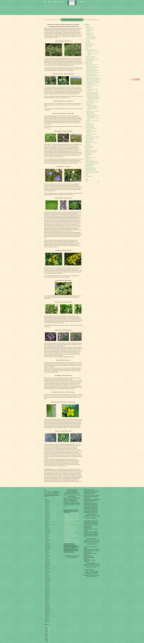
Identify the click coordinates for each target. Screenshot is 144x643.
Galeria (87, 173)
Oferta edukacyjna (88, 42)
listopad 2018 (47, 578)
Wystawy (56, 495)
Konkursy (46, 631)
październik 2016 (48, 609)
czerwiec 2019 (47, 568)
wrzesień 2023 (47, 501)
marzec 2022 (47, 525)
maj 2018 (46, 586)
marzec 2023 (47, 509)
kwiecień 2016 (47, 617)
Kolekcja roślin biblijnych (90, 57)
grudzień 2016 (47, 606)
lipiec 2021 (46, 535)
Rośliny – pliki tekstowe (91, 35)
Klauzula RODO (88, 153)
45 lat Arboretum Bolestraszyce (91, 151)
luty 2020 (46, 558)
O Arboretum (88, 26)
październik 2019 (48, 563)
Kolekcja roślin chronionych (90, 56)
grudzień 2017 (47, 591)
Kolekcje (87, 48)
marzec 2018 (47, 589)
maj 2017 (46, 601)
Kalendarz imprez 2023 (89, 166)
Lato (51, 493)
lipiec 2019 (46, 567)
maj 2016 (46, 616)
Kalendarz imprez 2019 (89, 147)
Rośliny (46, 638)
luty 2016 (46, 618)
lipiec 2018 (46, 583)
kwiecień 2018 (47, 587)
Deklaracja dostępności (89, 154)
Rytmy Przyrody (89, 123)
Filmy (51, 492)
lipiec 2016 (46, 613)
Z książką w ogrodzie (89, 83)
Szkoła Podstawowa (89, 45)
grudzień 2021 (47, 529)
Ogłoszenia (47, 634)
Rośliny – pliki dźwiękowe (91, 37)
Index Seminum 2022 (89, 165)
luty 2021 (46, 541)
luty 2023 (46, 510)
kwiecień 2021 (47, 539)
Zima (48, 496)
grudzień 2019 (47, 560)
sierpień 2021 (47, 533)
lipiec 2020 (46, 551)
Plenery (46, 635)
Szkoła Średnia (88, 46)
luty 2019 (46, 574)
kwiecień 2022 (47, 524)
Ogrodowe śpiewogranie (90, 124)
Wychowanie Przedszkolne (90, 44)
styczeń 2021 (47, 543)
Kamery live (87, 149)
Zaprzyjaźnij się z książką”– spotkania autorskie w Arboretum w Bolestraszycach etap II (92, 112)
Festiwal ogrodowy (89, 145)
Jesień (60, 492)
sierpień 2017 (47, 597)
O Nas (45, 1)
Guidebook (61, 1)
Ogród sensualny (89, 34)
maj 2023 (46, 506)
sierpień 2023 (47, 502)
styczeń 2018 (47, 590)
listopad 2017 (47, 593)
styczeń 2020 (47, 559)
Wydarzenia (48, 495)
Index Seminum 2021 (89, 141)
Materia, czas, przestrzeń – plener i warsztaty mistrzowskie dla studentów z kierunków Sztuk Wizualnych (92, 162)
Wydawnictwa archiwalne (90, 139)
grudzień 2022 (47, 513)
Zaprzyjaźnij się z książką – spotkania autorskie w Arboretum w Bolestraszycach (92, 103)
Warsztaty (54, 493)
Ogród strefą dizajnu (89, 87)
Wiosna (58, 493)
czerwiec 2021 (47, 536)
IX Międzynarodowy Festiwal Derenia (92, 150)
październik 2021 (48, 531)
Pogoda (87, 41)
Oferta (49, 1)
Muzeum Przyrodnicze (90, 33)
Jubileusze (45, 493)
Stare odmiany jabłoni (89, 60)
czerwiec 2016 (47, 614)
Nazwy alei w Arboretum (90, 30)
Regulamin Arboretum (89, 27)
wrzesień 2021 (47, 532)
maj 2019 (46, 570)
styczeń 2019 (47, 575)
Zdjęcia (45, 496)
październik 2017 (48, 594)
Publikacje (82, 1)
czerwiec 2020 (47, 552)
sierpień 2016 (47, 612)
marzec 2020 (47, 556)
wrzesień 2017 (47, 595)
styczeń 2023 (47, 512)
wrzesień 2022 (47, 517)
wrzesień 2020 (47, 548)
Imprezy (56, 492)
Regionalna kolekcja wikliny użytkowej (92, 59)
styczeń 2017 (47, 605)
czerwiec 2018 (47, 585)
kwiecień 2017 (47, 602)
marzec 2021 (47, 540)
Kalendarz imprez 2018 (89, 146)
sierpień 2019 (47, 566)
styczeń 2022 (47, 528)
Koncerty (48, 493)
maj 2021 (46, 537)
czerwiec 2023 (47, 505)
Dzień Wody (47, 492)
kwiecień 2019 (47, 571)
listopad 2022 (47, 514)
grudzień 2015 (47, 621)
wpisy (86, 174)
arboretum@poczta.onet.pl (72, 496)
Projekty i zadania (88, 63)
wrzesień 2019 (47, 564)
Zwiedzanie (88, 31)
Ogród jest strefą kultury (90, 127)
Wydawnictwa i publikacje (90, 138)
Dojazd (54, 1)
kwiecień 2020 (47, 555)
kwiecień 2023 (47, 508)
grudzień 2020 (47, 544)
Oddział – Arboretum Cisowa (91, 38)
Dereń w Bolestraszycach (90, 49)
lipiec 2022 (46, 520)
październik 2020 (48, 547)
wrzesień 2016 (47, 610)
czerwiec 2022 (47, 521)
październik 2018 (48, 579)
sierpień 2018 (47, 582)
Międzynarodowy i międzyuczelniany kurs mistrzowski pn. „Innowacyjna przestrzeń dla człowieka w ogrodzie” (92, 93)
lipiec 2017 (46, 598)
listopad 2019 (47, 562)
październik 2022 (48, 516)
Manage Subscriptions (89, 176)
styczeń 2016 (47, 620)
